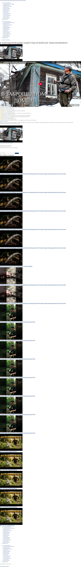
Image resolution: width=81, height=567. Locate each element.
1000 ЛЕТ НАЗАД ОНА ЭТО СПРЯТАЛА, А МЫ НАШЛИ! (16, 266)
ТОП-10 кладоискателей (6, 2)
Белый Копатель (6, 9)
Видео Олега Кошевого (6, 39)
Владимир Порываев (6, 8)
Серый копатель (6, 7)
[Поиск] (17, 153)
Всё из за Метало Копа (7, 15)
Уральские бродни (6, 29)
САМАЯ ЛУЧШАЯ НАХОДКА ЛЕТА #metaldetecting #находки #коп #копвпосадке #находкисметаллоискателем (33, 174)
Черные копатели (6, 14)
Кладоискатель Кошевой (7, 6)
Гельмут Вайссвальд (6, 13)
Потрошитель (5, 12)
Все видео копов (5, 19)
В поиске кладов (6, 16)
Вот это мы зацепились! (7, 525)
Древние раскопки (6, 36)
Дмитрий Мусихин (6, 5)
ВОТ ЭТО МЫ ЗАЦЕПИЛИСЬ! (8, 451)
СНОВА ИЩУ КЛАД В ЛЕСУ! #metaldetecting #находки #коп (17, 322)
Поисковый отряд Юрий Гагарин (8, 4)
